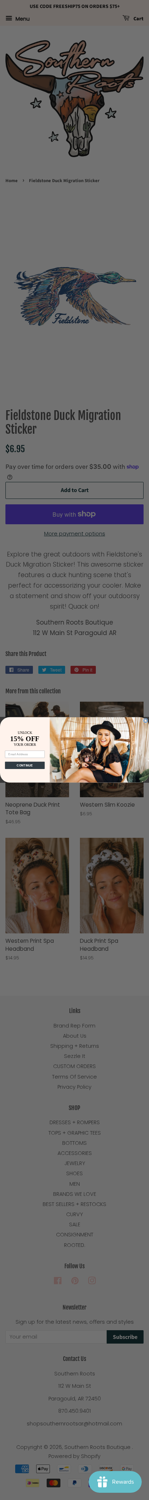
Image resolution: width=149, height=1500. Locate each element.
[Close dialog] (146, 721)
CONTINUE (25, 765)
